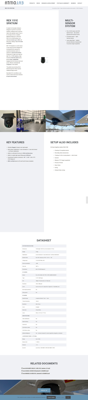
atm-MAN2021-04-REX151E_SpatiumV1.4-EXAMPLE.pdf (36, 373)
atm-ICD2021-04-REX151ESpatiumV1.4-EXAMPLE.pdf (36, 370)
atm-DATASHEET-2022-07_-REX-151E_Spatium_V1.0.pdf (36, 368)
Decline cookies (60, 397)
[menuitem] (32, 3)
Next (85, 121)
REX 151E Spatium (9, 8)
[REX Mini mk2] (87, 200)
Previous (3, 121)
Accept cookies (51, 397)
